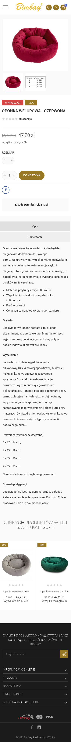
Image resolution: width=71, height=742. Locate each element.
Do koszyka (31, 175)
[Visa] (49, 717)
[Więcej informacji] (32, 544)
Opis (35, 226)
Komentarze (35, 237)
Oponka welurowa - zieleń (28, 591)
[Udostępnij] (5, 190)
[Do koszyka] (24, 544)
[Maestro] (39, 717)
